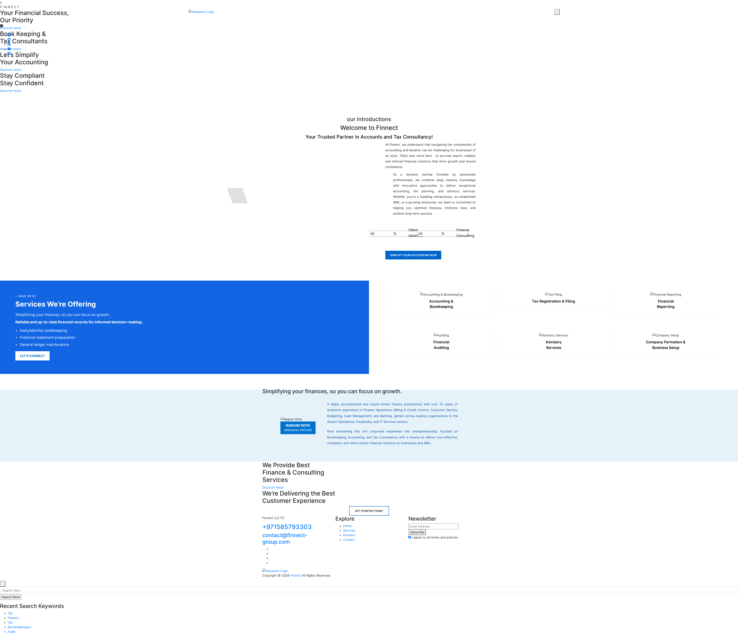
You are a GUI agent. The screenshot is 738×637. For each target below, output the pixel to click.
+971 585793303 (530, 12)
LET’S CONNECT (32, 356)
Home (347, 526)
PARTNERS (293, 10)
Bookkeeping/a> (20, 627)
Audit (11, 632)
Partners (349, 535)
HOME (246, 10)
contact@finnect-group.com (284, 538)
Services (349, 530)
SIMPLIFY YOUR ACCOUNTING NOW (413, 255)
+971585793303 (287, 527)
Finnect (295, 575)
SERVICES (267, 10)
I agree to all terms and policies (435, 537)
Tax (10, 613)
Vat (10, 622)
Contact (317, 10)
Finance (13, 618)
